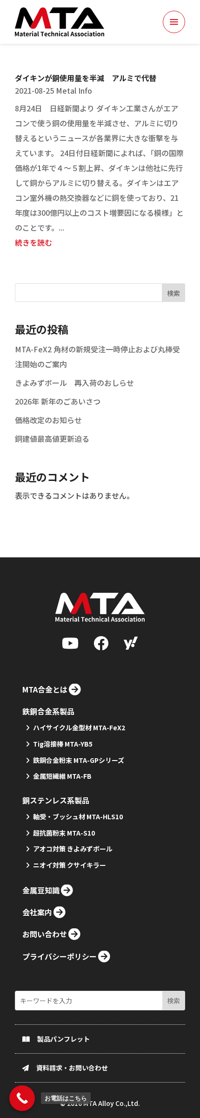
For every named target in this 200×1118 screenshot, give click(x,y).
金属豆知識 (41, 890)
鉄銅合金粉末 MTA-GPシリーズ (78, 760)
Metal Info (74, 90)
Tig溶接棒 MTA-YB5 (63, 743)
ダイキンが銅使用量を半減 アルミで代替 (85, 77)
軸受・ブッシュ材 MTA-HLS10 (78, 816)
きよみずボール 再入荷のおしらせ (74, 382)
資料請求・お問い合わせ (72, 1067)
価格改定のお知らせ (48, 419)
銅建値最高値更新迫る (52, 438)
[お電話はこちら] (22, 1098)
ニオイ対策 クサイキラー (69, 865)
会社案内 (37, 912)
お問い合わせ (44, 934)
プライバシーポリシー (59, 956)
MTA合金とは (44, 689)
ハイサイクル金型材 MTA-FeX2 (79, 727)
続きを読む (33, 242)
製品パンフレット (63, 1038)
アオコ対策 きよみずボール (73, 848)
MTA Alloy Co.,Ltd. (111, 1103)
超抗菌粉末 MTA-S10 (64, 832)
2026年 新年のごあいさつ (57, 401)
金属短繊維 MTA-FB (62, 776)
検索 (173, 293)
